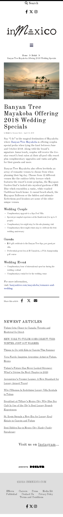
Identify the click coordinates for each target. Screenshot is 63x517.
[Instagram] (35, 12)
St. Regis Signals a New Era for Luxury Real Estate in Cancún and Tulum (28, 418)
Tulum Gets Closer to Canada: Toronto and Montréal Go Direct (27, 330)
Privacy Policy (46, 494)
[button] (31, 45)
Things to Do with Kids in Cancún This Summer (29, 350)
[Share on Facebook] (22, 300)
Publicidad (11, 494)
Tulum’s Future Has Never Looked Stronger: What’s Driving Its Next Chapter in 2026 (28, 370)
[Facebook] (27, 12)
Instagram (47, 444)
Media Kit (48, 491)
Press (35, 491)
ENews (10, 491)
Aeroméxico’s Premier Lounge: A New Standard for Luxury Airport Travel (31, 381)
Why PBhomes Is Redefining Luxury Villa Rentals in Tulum (30, 392)
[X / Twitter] (31, 12)
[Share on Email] (35, 300)
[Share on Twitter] (28, 300)
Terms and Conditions (31, 497)
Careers (23, 491)
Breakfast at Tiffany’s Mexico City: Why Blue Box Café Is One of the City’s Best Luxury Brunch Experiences (30, 405)
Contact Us (28, 494)
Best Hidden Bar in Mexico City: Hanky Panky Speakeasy (28, 430)
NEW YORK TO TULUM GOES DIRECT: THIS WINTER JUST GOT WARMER (29, 341)
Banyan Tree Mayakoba (24, 142)
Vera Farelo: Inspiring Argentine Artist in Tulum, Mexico (30, 359)
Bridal (8, 133)
